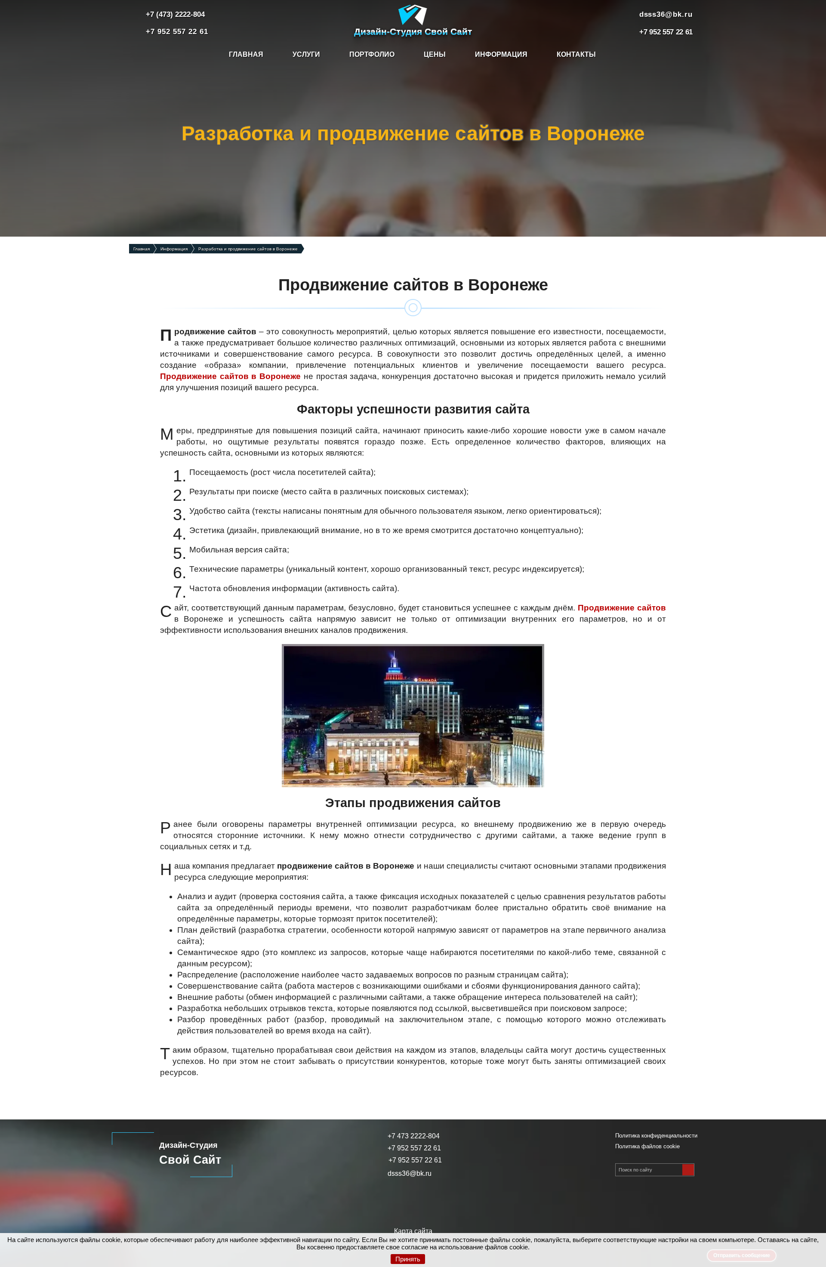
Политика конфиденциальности (656, 1135)
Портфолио (372, 54)
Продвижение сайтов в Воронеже (230, 376)
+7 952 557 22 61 (415, 1160)
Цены (435, 54)
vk (413, 1205)
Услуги (306, 54)
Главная (246, 54)
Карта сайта (413, 1231)
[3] (688, 1169)
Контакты (576, 54)
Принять (407, 1259)
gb (377, 1205)
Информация (501, 54)
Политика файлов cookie (647, 1146)
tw (448, 1205)
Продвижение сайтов (622, 607)
